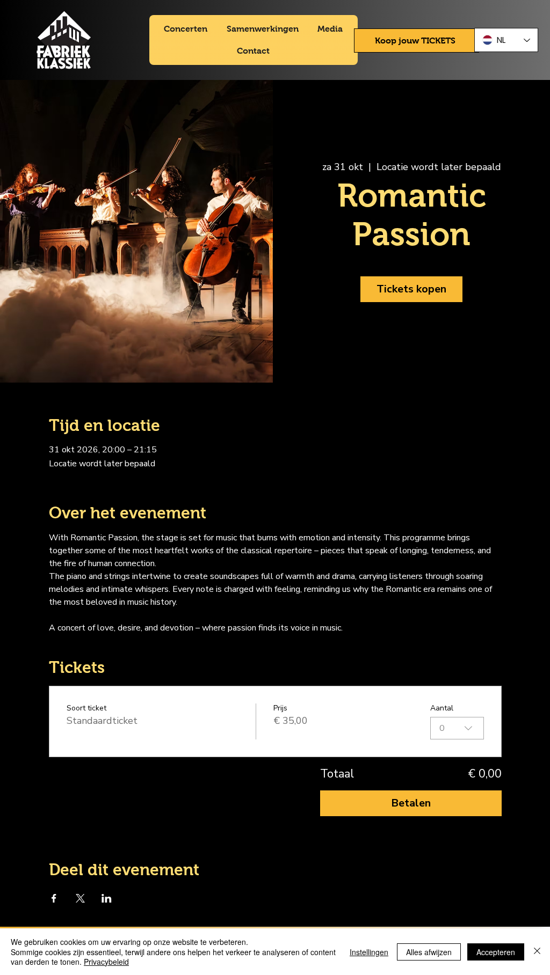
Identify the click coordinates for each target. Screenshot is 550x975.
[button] (416, 40)
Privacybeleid (106, 961)
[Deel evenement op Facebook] (54, 898)
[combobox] (457, 728)
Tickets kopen (411, 289)
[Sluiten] (537, 951)
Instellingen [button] (369, 952)
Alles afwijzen (429, 952)
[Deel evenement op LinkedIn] (107, 898)
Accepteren (495, 952)
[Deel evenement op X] (80, 898)
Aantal (441, 708)
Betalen (411, 803)
